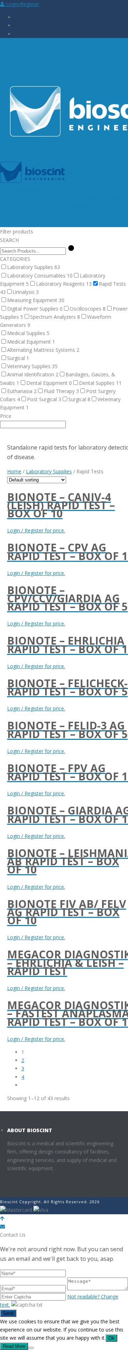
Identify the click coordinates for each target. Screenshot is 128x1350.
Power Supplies (42, 157)
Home (14, 471)
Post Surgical (84, 214)
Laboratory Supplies (49, 471)
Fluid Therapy (15, 198)
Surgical (112, 198)
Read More (14, 1346)
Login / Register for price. (36, 530)
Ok (111, 1338)
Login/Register (21, 4)
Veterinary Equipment (24, 206)
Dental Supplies (70, 206)
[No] (31, 1348)
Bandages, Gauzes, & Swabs (67, 198)
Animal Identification (42, 214)
